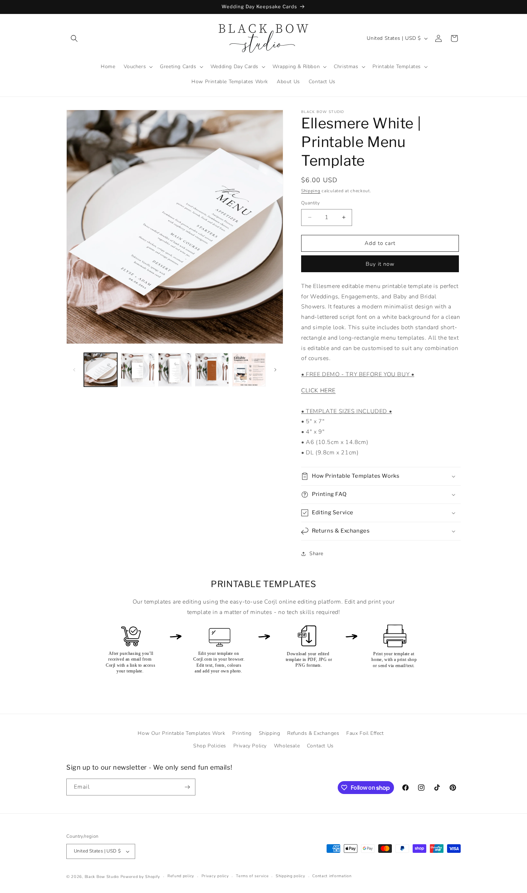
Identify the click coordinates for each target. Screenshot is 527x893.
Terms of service (252, 876)
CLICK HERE (318, 390)
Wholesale (287, 745)
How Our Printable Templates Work (181, 733)
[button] (74, 38)
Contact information (331, 876)
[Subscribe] (187, 787)
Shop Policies (209, 745)
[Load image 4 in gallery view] (211, 369)
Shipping (311, 191)
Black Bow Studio (102, 876)
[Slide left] (74, 370)
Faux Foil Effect (365, 733)
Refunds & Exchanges (313, 733)
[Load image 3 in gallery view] (174, 369)
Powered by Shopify (140, 876)
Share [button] (316, 553)
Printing (242, 733)
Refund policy (180, 876)
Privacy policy (215, 876)
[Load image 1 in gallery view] (100, 369)
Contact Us (320, 745)
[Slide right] (275, 370)
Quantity (310, 203)
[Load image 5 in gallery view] (249, 369)
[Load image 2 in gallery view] (137, 369)
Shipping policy (290, 876)
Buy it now (380, 264)
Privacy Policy (250, 745)
